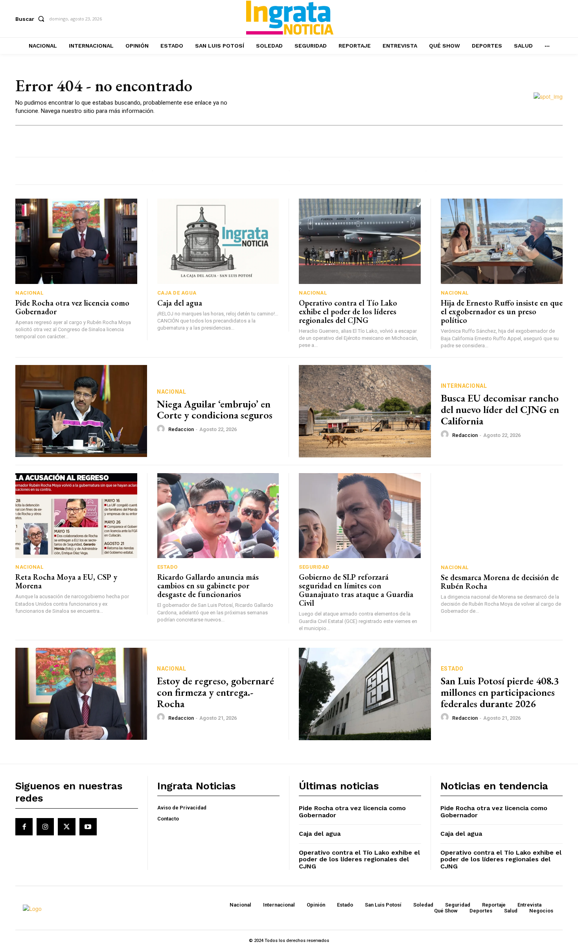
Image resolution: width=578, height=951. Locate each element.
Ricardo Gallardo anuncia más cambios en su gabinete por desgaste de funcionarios (208, 585)
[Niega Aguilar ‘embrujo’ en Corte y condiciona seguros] (81, 411)
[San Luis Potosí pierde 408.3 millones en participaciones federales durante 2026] (365, 694)
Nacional (29, 292)
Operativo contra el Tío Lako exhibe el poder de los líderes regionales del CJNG (348, 311)
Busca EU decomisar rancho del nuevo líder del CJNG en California (500, 409)
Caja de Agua (177, 292)
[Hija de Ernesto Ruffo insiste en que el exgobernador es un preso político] (502, 241)
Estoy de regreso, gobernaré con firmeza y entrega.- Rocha (215, 692)
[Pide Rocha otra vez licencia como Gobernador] (76, 241)
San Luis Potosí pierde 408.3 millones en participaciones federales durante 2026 (500, 692)
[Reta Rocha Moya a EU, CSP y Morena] (76, 515)
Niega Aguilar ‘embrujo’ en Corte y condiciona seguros (214, 409)
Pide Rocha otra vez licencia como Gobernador (72, 307)
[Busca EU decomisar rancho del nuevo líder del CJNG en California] (365, 411)
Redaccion (181, 429)
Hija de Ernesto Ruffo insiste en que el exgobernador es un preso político (502, 311)
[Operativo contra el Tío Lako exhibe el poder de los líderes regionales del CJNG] (360, 241)
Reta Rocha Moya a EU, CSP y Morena (66, 581)
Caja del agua (179, 303)
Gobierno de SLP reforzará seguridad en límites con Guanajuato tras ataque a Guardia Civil (356, 590)
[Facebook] (24, 826)
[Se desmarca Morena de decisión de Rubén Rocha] (502, 515)
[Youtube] (88, 826)
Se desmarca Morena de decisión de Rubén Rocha (500, 581)
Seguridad (314, 566)
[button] (31, 19)
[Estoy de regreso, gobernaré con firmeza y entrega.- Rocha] (81, 694)
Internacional (464, 386)
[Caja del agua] (218, 241)
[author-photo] (162, 429)
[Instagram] (45, 826)
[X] (66, 826)
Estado (167, 566)
